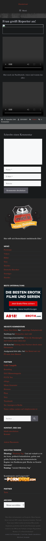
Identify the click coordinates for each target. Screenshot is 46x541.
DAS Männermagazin (12, 373)
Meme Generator (10, 385)
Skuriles (7, 265)
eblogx (6, 381)
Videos (34, 119)
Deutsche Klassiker (11, 269)
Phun (6, 393)
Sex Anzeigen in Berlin (13, 405)
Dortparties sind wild (23, 334)
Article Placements (11, 442)
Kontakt (7, 434)
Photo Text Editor (11, 330)
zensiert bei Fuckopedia (12, 534)
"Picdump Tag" (18, 453)
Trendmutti (8, 401)
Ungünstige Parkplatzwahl (31, 330)
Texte (6, 492)
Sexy (6, 261)
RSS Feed (20, 537)
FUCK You (8, 377)
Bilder (6, 257)
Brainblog (8, 369)
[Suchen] (34, 418)
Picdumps (8, 249)
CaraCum (24, 534)
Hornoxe (7, 389)
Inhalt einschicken (11, 431)
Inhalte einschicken (34, 534)
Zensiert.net (23, 4)
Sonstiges (7, 273)
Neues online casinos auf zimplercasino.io (20, 409)
